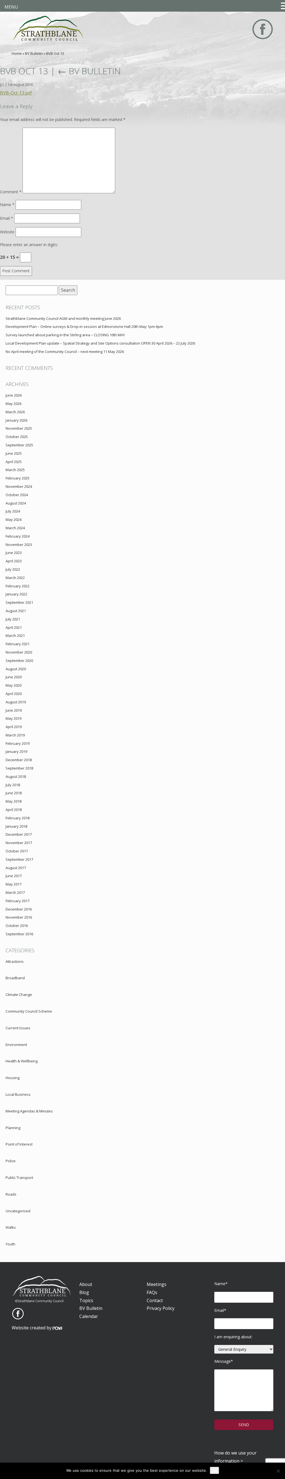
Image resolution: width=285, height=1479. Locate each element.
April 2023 (14, 560)
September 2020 (19, 660)
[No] (278, 1471)
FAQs (152, 1292)
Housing (12, 1077)
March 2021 (15, 635)
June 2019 (14, 710)
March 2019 (15, 735)
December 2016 (19, 909)
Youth (10, 1243)
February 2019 (18, 743)
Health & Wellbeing (22, 1061)
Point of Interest (19, 1144)
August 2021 (16, 610)
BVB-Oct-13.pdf (16, 93)
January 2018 (16, 826)
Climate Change (19, 994)
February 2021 (18, 643)
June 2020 (14, 676)
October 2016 (17, 925)
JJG (2, 84)
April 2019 (14, 726)
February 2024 (18, 536)
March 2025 (15, 469)
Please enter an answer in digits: (29, 244)
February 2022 (18, 585)
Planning (13, 1127)
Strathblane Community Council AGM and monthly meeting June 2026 (63, 318)
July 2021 (13, 619)
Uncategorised (18, 1210)
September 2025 (19, 444)
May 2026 (13, 403)
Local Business (18, 1094)
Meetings (156, 1284)
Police (11, 1160)
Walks (11, 1227)
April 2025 (14, 461)
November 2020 (19, 652)
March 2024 (15, 527)
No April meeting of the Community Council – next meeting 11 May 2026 (65, 351)
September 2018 (19, 768)
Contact (155, 1300)
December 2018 (19, 759)
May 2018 (13, 801)
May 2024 (13, 519)
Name (7, 204)
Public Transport (19, 1177)
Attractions (15, 961)
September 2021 (19, 602)
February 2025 (18, 478)
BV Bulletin (34, 53)
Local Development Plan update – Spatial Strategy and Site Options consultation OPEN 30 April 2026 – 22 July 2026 (100, 343)
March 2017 (15, 892)
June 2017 (14, 875)
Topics (86, 1300)
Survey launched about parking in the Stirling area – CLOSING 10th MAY (65, 334)
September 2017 (19, 859)
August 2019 (16, 701)
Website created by (32, 1328)
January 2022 (16, 594)
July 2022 (13, 569)
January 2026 (16, 420)
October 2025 (17, 436)
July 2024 (13, 511)
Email (6, 218)
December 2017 (19, 834)
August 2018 (16, 776)
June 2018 (14, 792)
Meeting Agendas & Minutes (29, 1111)
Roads (11, 1194)
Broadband (15, 977)
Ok (214, 1470)
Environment (16, 1044)
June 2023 (14, 552)
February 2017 (18, 900)
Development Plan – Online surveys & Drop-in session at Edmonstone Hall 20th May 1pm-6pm (84, 326)
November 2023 (19, 544)
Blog (84, 1292)
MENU (11, 7)
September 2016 (19, 933)
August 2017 (16, 867)
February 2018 (18, 817)
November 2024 (19, 486)
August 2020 (16, 668)
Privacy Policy (161, 1308)
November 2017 (19, 842)
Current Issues (18, 1027)
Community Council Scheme (29, 1011)
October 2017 (17, 851)
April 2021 (14, 627)
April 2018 (14, 809)
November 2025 (19, 428)
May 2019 (13, 718)
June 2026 (14, 395)
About (85, 1284)
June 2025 (14, 453)
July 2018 (13, 784)
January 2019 (16, 751)
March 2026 (15, 411)
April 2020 (14, 693)
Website (7, 231)
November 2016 (19, 917)
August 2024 (16, 503)
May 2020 (13, 685)
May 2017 (13, 884)
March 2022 (15, 577)
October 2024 (17, 494)
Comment (10, 191)
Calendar (88, 1316)
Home (17, 53)
